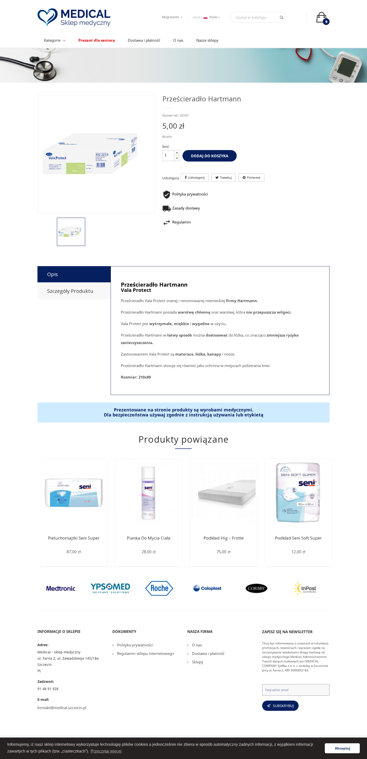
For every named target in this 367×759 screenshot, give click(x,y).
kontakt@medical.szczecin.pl (61, 707)
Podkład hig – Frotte (223, 538)
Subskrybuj (283, 705)
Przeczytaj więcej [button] (106, 751)
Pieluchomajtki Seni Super (74, 538)
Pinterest (253, 177)
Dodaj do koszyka (209, 155)
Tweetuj (226, 177)
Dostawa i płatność (207, 653)
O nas (196, 644)
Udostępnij (196, 177)
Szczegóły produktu (70, 291)
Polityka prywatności (134, 644)
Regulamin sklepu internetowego (145, 653)
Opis (52, 274)
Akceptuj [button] (342, 748)
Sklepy (197, 661)
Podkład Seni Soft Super (298, 538)
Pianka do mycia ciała (149, 538)
